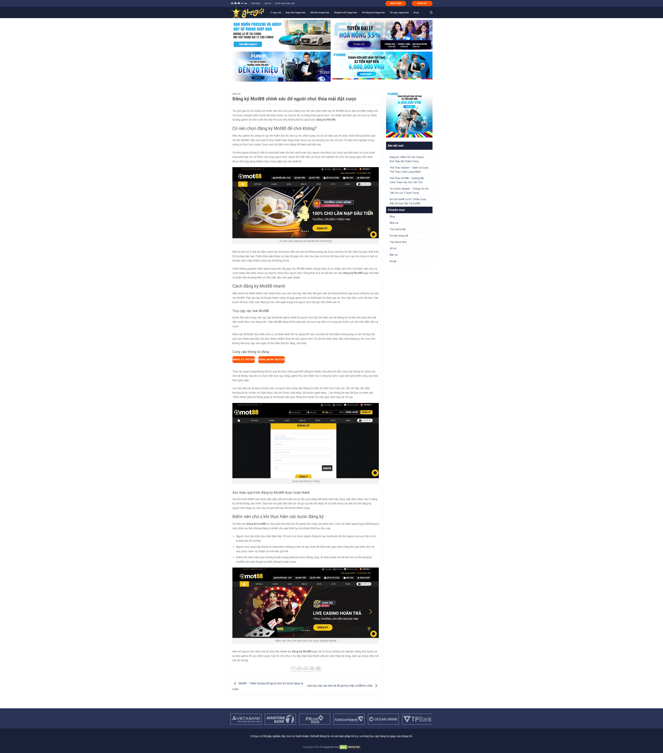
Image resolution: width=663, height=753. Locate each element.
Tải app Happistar (399, 12)
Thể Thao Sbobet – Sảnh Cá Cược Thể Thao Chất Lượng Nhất (409, 169)
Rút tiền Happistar (320, 12)
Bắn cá (393, 254)
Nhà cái (236, 94)
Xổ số (393, 248)
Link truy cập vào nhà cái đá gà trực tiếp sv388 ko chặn (340, 685)
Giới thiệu (255, 3)
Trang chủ (275, 12)
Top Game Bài (398, 229)
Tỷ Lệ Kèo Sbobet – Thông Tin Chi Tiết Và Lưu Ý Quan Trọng (409, 190)
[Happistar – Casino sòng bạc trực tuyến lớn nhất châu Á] (247, 12)
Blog (416, 12)
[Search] (431, 12)
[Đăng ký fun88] (409, 114)
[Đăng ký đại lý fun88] (280, 35)
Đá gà (393, 261)
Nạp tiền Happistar (296, 12)
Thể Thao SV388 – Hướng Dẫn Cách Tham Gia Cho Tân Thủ (407, 180)
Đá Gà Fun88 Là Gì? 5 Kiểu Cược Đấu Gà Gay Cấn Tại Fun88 (408, 201)
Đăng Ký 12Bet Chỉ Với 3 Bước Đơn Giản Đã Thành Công (407, 159)
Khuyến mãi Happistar (345, 12)
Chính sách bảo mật (285, 3)
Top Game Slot (398, 242)
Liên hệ (267, 3)
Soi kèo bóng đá (399, 235)
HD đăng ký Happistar (373, 12)
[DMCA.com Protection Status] (350, 747)
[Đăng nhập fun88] (382, 67)
